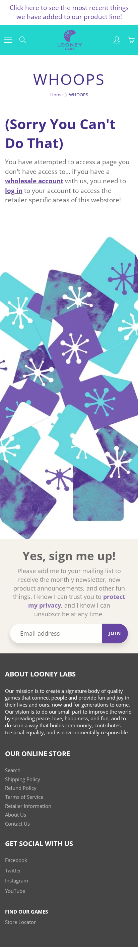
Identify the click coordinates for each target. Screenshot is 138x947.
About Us (15, 815)
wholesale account (34, 181)
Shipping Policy (22, 779)
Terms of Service (24, 797)
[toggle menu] (8, 40)
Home (56, 95)
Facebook (16, 860)
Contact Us (17, 824)
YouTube (15, 891)
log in (13, 190)
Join (115, 633)
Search (12, 770)
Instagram (16, 880)
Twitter (13, 870)
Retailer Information (28, 806)
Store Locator (20, 922)
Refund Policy (21, 788)
